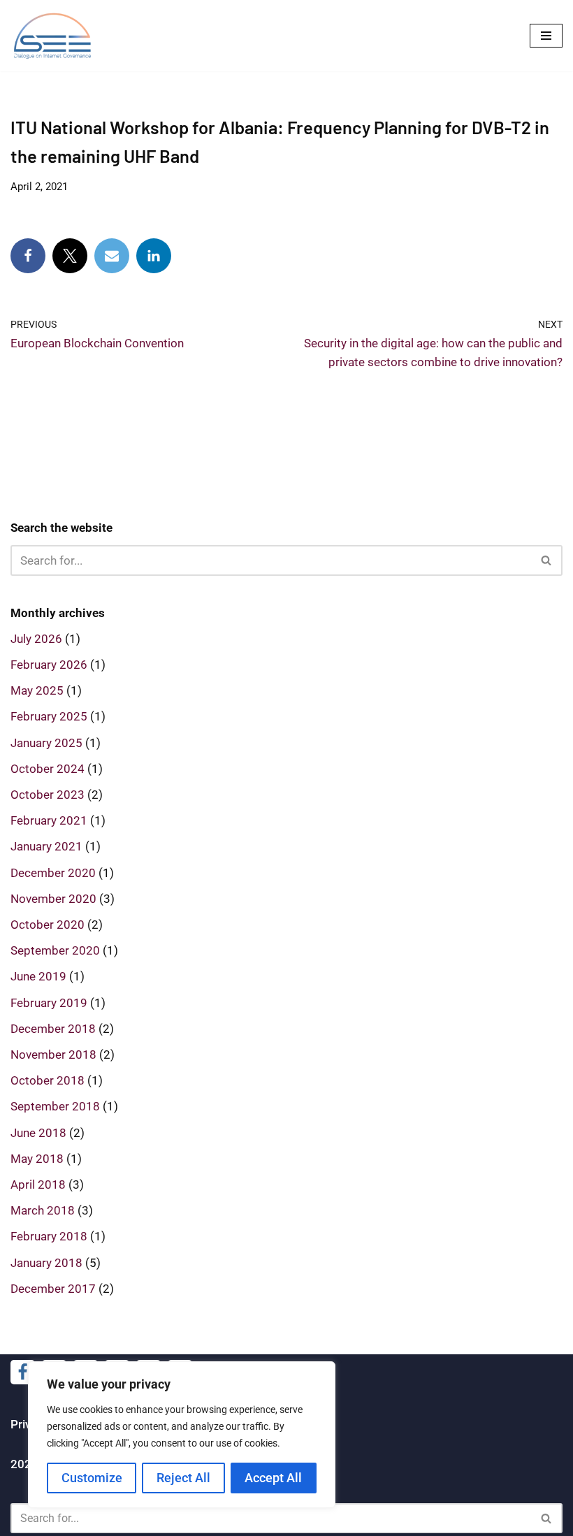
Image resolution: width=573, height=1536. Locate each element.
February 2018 (48, 1236)
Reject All (183, 1477)
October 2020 (47, 925)
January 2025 (46, 743)
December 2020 (53, 873)
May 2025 (37, 690)
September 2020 (55, 950)
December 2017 (53, 1289)
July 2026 (36, 639)
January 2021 (46, 846)
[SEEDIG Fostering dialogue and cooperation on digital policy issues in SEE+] (55, 35)
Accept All (273, 1477)
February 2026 (48, 665)
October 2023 (47, 795)
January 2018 (46, 1263)
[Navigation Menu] (546, 36)
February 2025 (48, 716)
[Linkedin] (153, 255)
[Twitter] (69, 255)
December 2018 (53, 1029)
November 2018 (53, 1055)
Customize (91, 1477)
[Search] (547, 560)
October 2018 (47, 1080)
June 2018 (38, 1133)
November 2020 (53, 899)
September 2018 (55, 1106)
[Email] (111, 255)
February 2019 (48, 1003)
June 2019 (38, 976)
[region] (181, 1434)
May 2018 (37, 1159)
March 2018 (42, 1210)
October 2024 (47, 769)
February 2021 (48, 820)
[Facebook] (27, 255)
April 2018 (38, 1184)
